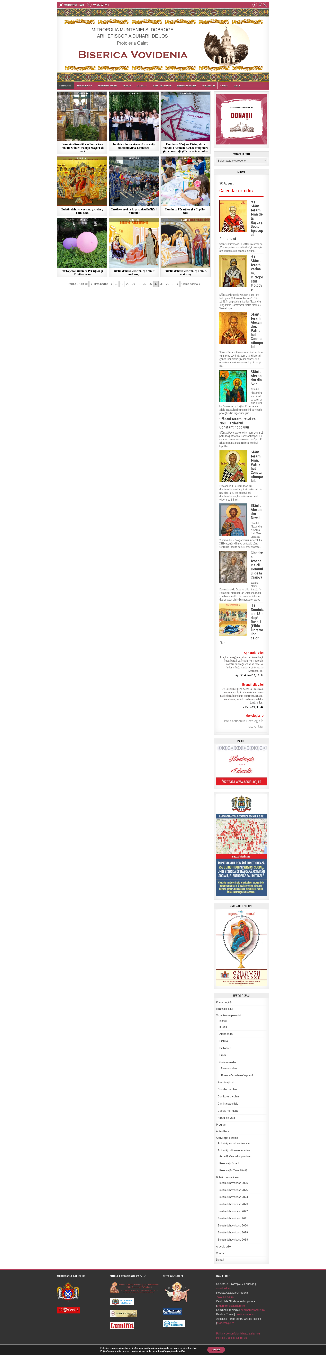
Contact (224, 85)
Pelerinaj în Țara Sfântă (233, 1170)
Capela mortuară (228, 1110)
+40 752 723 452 (100, 4)
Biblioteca (225, 1048)
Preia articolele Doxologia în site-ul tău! (244, 724)
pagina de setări (176, 1351)
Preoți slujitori (225, 1082)
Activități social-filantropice (74, 100)
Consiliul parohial (227, 1089)
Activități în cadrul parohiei (234, 1156)
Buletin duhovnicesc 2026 (233, 1183)
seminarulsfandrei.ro (253, 1310)
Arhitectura (226, 1033)
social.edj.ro (223, 1288)
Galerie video (229, 1068)
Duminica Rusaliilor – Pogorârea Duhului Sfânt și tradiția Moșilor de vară (82, 147)
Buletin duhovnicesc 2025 (233, 1190)
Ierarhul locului (84, 85)
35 (144, 283)
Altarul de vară (226, 1117)
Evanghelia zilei (253, 684)
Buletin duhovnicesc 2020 (233, 1225)
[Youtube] (260, 5)
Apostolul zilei (254, 652)
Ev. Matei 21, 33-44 (253, 707)
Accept (216, 1349)
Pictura (223, 1041)
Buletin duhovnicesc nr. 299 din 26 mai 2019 (133, 272)
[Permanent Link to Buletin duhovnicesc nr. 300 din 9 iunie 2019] (82, 181)
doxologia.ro (255, 715)
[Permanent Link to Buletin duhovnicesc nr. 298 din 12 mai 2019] (185, 243)
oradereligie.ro (225, 1323)
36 (150, 283)
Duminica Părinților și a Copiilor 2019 (185, 211)
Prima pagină (65, 85)
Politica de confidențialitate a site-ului (238, 1333)
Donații (237, 85)
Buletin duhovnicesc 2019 (82, 165)
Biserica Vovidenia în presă (237, 1075)
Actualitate (142, 85)
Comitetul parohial (228, 1096)
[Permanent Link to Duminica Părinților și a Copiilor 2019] (185, 181)
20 (127, 283)
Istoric (223, 1026)
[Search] (265, 5)
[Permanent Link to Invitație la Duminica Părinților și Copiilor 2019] (82, 243)
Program (127, 85)
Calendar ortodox (236, 190)
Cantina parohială (228, 1103)
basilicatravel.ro (245, 1314)
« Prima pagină (99, 283)
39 (167, 283)
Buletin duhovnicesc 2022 (233, 1211)
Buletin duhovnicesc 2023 (233, 1204)
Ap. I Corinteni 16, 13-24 (249, 675)
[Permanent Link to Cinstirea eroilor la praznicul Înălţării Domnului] (134, 181)
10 (121, 283)
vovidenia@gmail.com (74, 4)
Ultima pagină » (190, 283)
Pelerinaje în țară (229, 1163)
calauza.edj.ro (225, 1297)
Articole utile (208, 85)
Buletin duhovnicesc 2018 (233, 1239)
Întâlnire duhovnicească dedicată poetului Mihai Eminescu (134, 145)
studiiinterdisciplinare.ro (231, 1305)
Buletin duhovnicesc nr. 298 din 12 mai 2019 (185, 272)
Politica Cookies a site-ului (231, 1337)
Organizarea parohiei (107, 85)
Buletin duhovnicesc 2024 (233, 1197)
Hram (222, 1055)
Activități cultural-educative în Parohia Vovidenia (133, 100)
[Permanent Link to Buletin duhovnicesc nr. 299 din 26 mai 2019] (134, 243)
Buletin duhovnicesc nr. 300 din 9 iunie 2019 (82, 211)
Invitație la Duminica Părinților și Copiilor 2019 (82, 272)
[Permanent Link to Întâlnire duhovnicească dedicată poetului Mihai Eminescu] (134, 116)
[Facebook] (254, 5)
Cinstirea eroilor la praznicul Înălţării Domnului (134, 211)
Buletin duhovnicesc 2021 (233, 1218)
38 (161, 283)
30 (133, 283)
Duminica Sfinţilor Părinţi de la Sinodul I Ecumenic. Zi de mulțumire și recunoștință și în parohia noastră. (185, 147)
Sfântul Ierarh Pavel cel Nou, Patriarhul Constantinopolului (238, 423)
